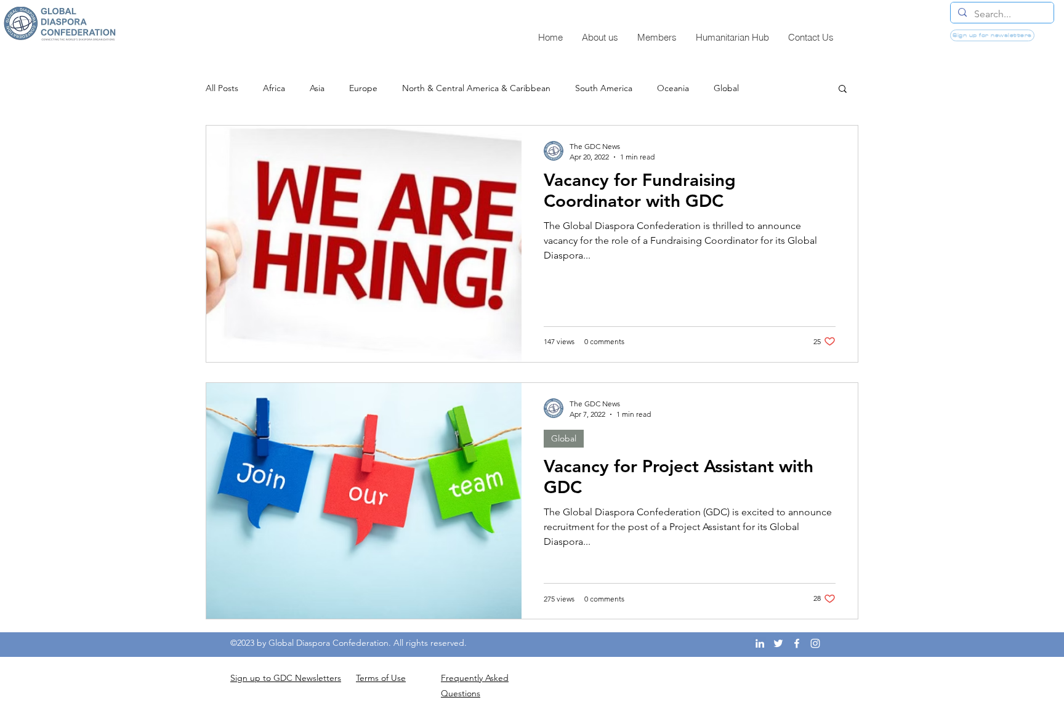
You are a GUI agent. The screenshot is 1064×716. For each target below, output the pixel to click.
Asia (317, 88)
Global (726, 88)
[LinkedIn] (760, 643)
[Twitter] (778, 643)
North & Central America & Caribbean (476, 88)
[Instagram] (815, 643)
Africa (274, 88)
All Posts (222, 88)
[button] (842, 89)
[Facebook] (797, 643)
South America (603, 88)
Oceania (673, 88)
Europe (363, 88)
